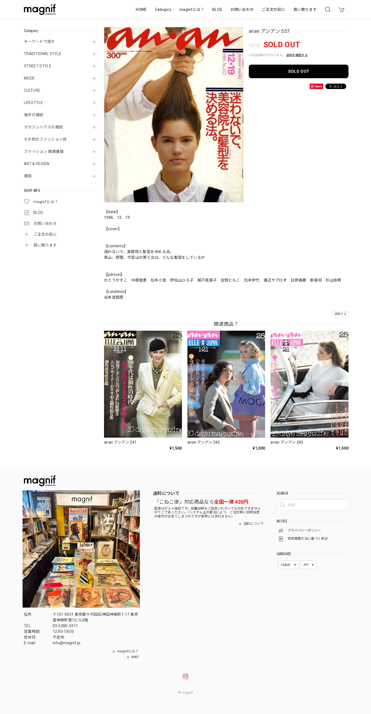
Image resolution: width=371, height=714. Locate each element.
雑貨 (28, 176)
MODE (29, 78)
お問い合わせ (242, 9)
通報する (340, 314)
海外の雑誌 (33, 115)
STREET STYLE (37, 66)
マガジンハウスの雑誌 (43, 127)
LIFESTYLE (33, 102)
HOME (141, 9)
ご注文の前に (273, 9)
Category (163, 9)
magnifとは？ (192, 9)
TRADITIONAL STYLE (42, 54)
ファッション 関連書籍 (44, 151)
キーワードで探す (39, 41)
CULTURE (32, 90)
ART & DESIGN (36, 164)
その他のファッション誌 (45, 139)
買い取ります (305, 9)
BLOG (217, 9)
